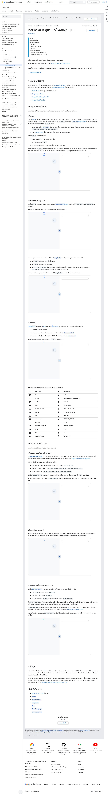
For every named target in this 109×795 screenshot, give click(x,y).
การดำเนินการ (79, 121)
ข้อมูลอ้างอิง (19, 11)
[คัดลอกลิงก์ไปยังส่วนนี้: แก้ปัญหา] (38, 667)
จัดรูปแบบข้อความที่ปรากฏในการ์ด (81, 458)
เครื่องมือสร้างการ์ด (55, 11)
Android (46, 784)
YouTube (80, 772)
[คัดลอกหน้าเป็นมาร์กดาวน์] (72, 30)
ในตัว (44, 326)
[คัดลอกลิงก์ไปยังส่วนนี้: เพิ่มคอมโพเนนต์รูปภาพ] (46, 201)
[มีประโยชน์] (93, 26)
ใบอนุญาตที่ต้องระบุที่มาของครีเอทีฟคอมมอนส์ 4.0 (53, 730)
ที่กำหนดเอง (55, 326)
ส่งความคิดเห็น (92, 30)
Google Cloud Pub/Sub (38, 100)
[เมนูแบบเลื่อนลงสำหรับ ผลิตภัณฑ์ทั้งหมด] (55, 2)
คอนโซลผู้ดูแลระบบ (55, 764)
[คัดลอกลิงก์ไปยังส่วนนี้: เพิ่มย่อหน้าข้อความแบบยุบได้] (45, 530)
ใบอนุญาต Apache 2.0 (85, 730)
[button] (11, 28)
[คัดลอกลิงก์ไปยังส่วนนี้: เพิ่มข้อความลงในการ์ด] (49, 444)
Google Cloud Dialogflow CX (40, 97)
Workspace (17, 2)
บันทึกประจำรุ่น (31, 33)
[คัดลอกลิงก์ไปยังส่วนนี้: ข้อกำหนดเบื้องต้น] (45, 81)
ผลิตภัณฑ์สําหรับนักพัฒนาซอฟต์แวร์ (33, 769)
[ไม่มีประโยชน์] (96, 26)
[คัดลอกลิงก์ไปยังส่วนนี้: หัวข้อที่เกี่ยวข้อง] (43, 689)
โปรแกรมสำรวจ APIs (56, 772)
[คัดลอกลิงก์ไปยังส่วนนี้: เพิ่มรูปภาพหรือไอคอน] (48, 107)
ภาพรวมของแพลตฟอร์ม (31, 766)
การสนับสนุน (45, 11)
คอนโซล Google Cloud (57, 769)
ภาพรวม (4, 11)
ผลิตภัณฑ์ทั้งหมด (49, 2)
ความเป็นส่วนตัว (35, 791)
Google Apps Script (37, 94)
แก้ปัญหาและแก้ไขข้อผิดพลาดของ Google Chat (54, 682)
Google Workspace (39, 25)
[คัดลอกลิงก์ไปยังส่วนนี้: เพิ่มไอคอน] (37, 323)
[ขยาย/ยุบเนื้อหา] (35, 38)
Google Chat (38, 2)
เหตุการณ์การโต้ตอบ (59, 85)
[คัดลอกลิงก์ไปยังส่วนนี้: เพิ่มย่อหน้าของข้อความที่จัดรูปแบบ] (54, 453)
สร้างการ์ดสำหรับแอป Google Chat (60, 63)
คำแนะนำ (11, 11)
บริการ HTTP (35, 91)
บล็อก (79, 764)
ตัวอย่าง (37, 11)
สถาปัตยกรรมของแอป (59, 87)
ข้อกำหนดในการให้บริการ (30, 777)
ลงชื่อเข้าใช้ (104, 2)
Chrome (54, 784)
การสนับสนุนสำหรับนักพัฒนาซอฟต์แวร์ (34, 774)
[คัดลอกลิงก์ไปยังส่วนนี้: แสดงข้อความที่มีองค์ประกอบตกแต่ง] (55, 586)
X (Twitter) (81, 769)
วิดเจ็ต (62, 204)
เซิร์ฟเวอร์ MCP (28, 11)
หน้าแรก (29, 2)
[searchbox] (11, 16)
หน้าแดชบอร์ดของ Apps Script (58, 767)
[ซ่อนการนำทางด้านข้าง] (20, 792)
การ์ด (44, 671)
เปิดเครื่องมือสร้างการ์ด (35, 72)
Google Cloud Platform (74, 784)
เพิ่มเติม (60, 2)
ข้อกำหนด (27, 791)
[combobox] (77, 2)
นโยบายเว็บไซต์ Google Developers (43, 732)
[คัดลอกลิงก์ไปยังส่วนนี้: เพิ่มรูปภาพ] (37, 116)
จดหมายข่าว (80, 767)
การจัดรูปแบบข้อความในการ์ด (75, 609)
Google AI (85, 784)
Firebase (62, 784)
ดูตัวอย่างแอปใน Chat (38, 693)
